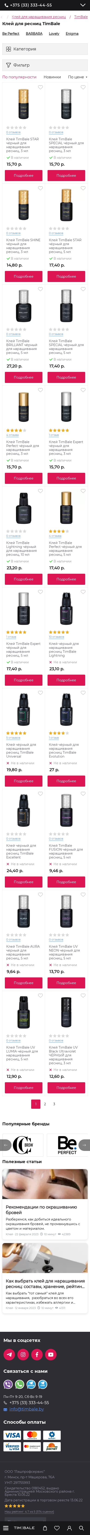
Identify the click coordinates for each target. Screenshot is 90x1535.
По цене (76, 77)
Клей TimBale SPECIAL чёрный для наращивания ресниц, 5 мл (66, 347)
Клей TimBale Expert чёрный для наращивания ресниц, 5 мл (23, 650)
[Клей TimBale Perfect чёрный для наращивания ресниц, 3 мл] (23, 407)
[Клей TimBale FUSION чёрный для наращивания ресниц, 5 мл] (66, 810)
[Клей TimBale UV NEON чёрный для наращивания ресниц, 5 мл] (66, 911)
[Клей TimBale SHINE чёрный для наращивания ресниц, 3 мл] (23, 205)
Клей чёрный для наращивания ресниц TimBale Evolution (64, 751)
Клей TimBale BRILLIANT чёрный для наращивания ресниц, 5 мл (21, 347)
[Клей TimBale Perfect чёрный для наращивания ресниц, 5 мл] (66, 507)
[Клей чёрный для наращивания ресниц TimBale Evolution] (66, 709)
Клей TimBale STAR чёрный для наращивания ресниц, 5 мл (65, 246)
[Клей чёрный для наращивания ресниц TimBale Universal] (23, 709)
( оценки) (29, 1511)
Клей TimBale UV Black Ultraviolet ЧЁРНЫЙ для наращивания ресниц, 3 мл (63, 1055)
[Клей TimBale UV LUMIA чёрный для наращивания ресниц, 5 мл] (23, 1012)
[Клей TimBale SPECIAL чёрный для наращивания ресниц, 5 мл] (66, 306)
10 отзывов (56, 636)
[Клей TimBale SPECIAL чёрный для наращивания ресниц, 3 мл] (66, 104)
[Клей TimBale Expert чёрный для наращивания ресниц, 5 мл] (23, 608)
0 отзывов (13, 132)
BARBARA (32, 34)
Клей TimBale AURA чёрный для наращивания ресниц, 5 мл (23, 952)
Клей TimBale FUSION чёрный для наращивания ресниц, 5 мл (66, 851)
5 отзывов (13, 737)
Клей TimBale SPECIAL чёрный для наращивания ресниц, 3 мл (66, 145)
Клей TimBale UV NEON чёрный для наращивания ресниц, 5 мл (64, 952)
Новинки (52, 77)
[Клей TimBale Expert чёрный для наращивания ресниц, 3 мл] (66, 407)
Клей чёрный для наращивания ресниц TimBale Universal (21, 751)
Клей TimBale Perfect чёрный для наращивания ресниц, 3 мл (22, 448)
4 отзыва (12, 435)
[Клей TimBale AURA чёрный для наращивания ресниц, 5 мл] (23, 911)
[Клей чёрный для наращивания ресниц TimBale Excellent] (23, 810)
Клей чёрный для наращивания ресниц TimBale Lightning (64, 650)
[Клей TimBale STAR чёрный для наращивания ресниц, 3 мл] (23, 104)
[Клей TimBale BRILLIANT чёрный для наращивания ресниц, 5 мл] (23, 306)
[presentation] (6, 1145)
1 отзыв (54, 435)
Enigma (70, 34)
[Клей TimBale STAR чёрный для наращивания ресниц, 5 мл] (66, 205)
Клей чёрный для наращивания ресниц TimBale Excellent (21, 851)
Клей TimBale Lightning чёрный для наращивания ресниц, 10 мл (21, 549)
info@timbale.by (26, 1409)
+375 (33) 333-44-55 (31, 5)
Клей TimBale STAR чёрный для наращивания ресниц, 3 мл (22, 145)
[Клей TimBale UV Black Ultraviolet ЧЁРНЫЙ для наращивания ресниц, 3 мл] (66, 1012)
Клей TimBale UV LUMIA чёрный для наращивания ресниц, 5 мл (22, 1053)
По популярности (19, 77)
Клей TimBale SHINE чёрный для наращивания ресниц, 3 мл (23, 246)
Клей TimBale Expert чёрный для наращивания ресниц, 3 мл (66, 448)
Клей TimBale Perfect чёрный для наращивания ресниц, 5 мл (65, 549)
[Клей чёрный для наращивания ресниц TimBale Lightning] (66, 608)
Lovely (52, 34)
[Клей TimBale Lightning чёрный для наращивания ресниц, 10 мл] (23, 507)
